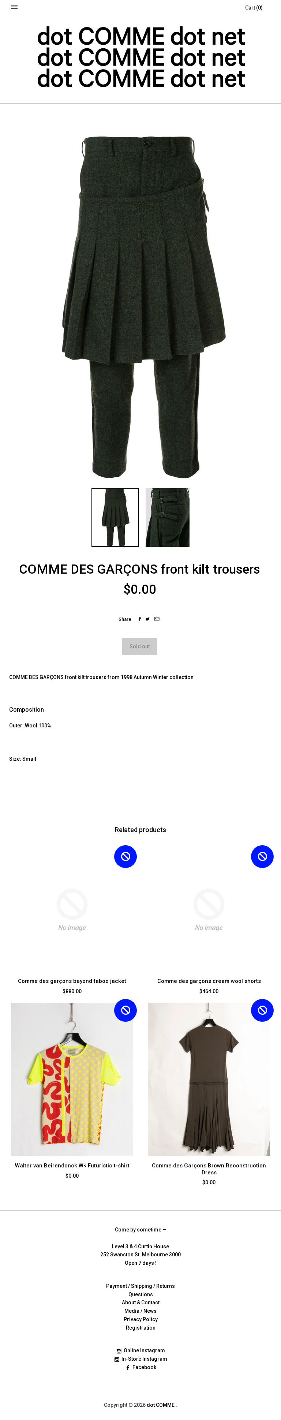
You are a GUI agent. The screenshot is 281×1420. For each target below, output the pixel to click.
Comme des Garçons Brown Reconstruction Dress (209, 1169)
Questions (140, 1294)
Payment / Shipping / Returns (140, 1286)
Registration (141, 1328)
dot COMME (161, 1405)
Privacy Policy (141, 1319)
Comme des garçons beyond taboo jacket (72, 981)
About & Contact (141, 1302)
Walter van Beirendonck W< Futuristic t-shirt (72, 1165)
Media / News (140, 1311)
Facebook (144, 1367)
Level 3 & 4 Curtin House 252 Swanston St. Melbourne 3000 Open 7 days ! (140, 1255)
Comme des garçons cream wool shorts (209, 981)
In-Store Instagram (144, 1359)
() (254, 8)
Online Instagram (144, 1350)
